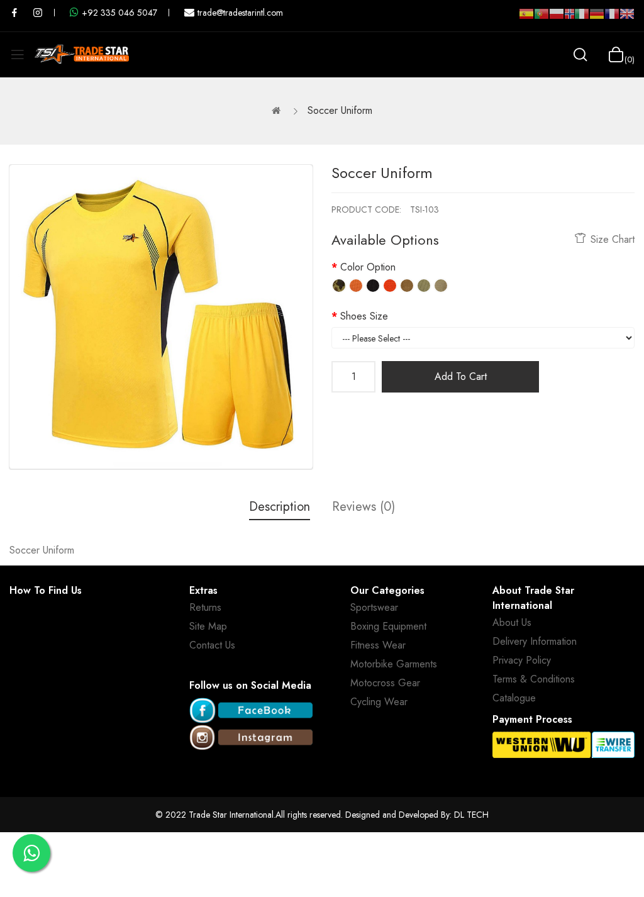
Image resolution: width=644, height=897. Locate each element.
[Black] (373, 285)
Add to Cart (461, 376)
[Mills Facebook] (14, 12)
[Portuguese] (541, 18)
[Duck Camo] (339, 285)
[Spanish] (526, 18)
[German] (596, 18)
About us (511, 622)
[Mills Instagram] (38, 12)
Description (279, 507)
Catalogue (514, 698)
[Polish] (556, 18)
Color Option (368, 267)
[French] (611, 18)
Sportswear (374, 607)
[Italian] (581, 18)
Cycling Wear (379, 701)
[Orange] (356, 285)
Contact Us (212, 645)
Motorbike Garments (393, 664)
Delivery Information (534, 641)
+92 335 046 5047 (119, 12)
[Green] (424, 285)
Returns (205, 607)
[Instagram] (251, 738)
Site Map (208, 626)
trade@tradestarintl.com (240, 12)
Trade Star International (231, 814)
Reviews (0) (363, 507)
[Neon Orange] (390, 285)
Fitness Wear (378, 645)
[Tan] (407, 285)
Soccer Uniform (340, 110)
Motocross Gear (385, 683)
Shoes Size (364, 316)
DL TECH (471, 814)
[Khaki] (441, 285)
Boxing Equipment (388, 626)
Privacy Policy (521, 660)
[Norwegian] (569, 16)
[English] (627, 18)
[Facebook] (251, 711)
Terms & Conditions (533, 679)
